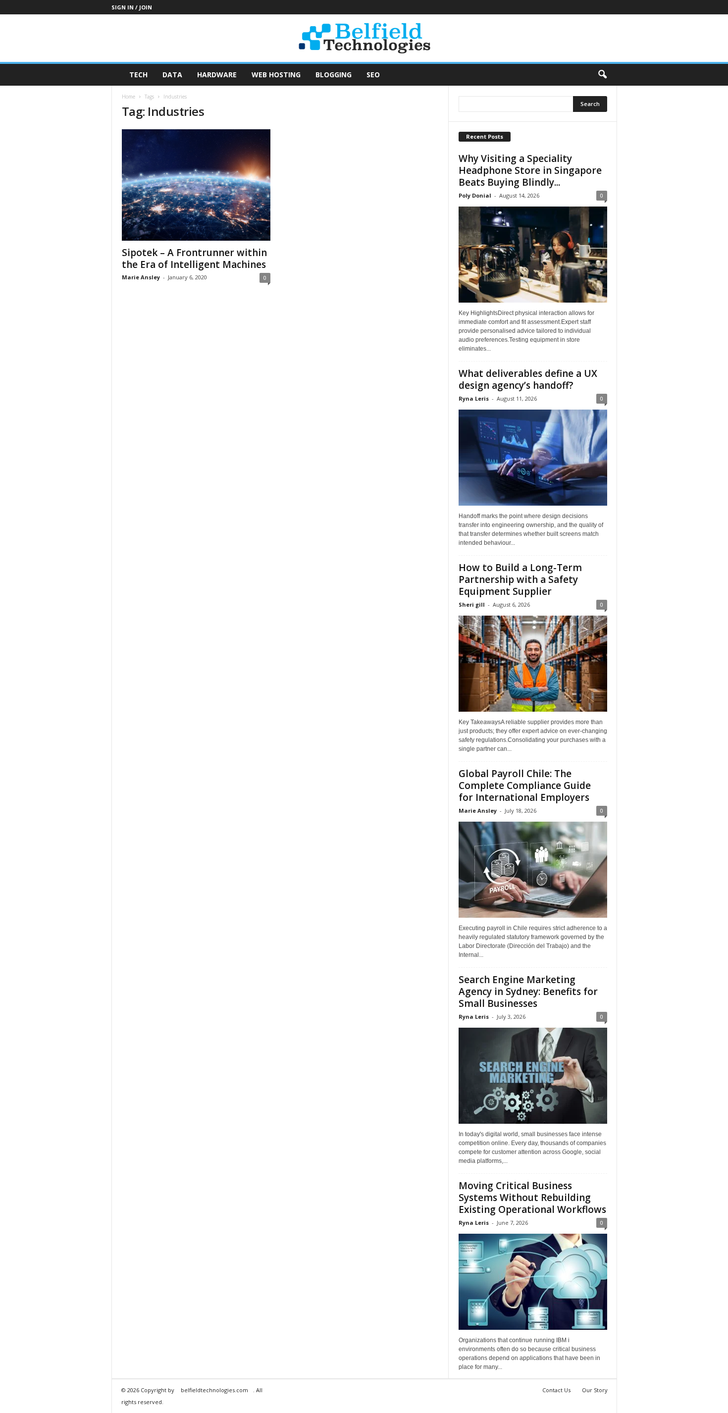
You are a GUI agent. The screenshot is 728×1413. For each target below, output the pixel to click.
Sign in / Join (131, 7)
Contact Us (556, 1390)
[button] (602, 75)
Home (128, 96)
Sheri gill (472, 604)
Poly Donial (475, 195)
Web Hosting (276, 74)
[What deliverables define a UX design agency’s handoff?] (533, 458)
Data (172, 74)
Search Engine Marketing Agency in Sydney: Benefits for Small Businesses (528, 991)
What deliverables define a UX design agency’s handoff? (528, 379)
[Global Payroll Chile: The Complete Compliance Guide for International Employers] (533, 870)
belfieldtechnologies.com (214, 1390)
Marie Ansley (141, 277)
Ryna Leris (474, 398)
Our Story (595, 1390)
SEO (373, 74)
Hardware (217, 74)
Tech (138, 74)
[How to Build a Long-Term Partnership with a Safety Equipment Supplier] (533, 664)
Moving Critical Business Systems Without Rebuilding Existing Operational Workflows (532, 1197)
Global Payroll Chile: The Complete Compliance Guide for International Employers (525, 785)
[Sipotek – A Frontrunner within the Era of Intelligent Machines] (196, 185)
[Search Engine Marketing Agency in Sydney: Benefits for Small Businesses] (533, 1076)
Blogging (333, 74)
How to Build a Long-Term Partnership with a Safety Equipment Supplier (520, 579)
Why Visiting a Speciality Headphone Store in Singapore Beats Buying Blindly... (530, 170)
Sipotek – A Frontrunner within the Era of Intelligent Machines (194, 258)
